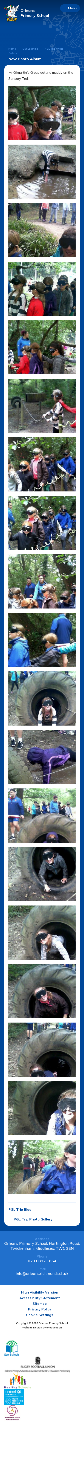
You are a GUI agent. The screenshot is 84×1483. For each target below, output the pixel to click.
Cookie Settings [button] (39, 1315)
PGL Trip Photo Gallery (33, 1219)
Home (12, 48)
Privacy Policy (39, 1309)
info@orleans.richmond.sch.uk (42, 1273)
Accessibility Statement (39, 1298)
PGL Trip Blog (19, 1209)
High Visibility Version (39, 1292)
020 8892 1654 (42, 1260)
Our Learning (30, 48)
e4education (54, 1327)
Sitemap (40, 1303)
